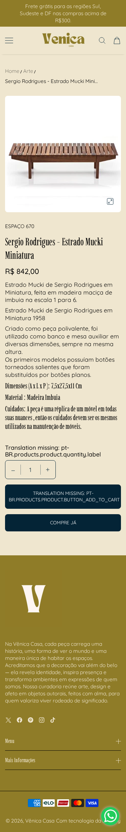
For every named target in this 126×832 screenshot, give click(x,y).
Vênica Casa (39, 820)
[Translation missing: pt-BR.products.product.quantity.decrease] (13, 470)
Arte (28, 71)
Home (12, 71)
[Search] (102, 40)
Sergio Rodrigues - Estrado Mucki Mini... (51, 81)
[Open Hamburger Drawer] (9, 40)
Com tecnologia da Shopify (88, 820)
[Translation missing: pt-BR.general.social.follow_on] (8, 720)
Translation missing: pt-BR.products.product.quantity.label (53, 450)
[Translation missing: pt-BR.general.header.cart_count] (117, 40)
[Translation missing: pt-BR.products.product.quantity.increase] (47, 470)
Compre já (63, 523)
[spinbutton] (30, 470)
